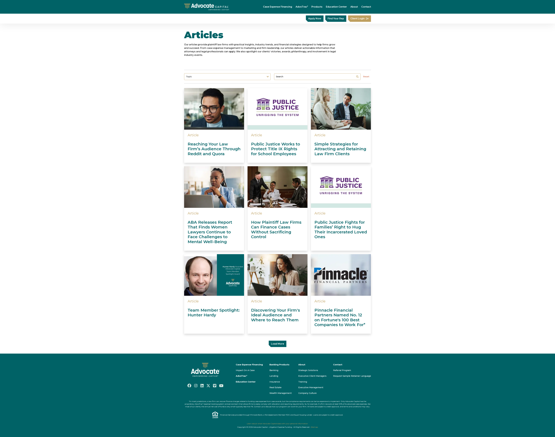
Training (302, 381)
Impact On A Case (245, 370)
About (354, 6)
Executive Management (310, 387)
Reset (366, 76)
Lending (273, 376)
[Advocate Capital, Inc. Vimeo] (214, 385)
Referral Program (342, 370)
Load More (277, 343)
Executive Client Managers (312, 376)
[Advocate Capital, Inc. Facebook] (189, 385)
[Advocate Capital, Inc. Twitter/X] (208, 385)
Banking (273, 370)
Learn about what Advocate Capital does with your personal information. (277, 423)
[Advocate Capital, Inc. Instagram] (195, 385)
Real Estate (275, 387)
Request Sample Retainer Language (352, 376)
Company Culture (307, 393)
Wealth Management (280, 393)
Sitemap (314, 427)
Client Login (357, 18)
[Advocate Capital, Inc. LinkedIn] (202, 385)
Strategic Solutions (308, 370)
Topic (189, 76)
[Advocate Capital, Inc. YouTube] (221, 385)
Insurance (274, 381)
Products (316, 6)
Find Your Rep (336, 18)
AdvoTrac (302, 6)
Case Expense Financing (277, 6)
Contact (366, 6)
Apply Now (314, 18)
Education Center (336, 6)
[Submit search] (357, 76)
